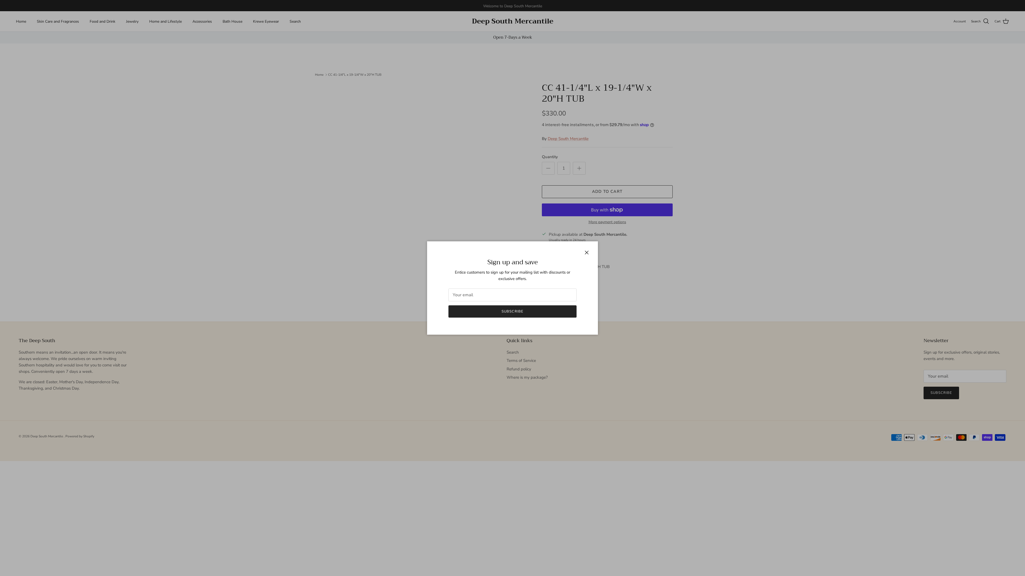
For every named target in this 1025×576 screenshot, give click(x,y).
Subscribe (512, 311)
